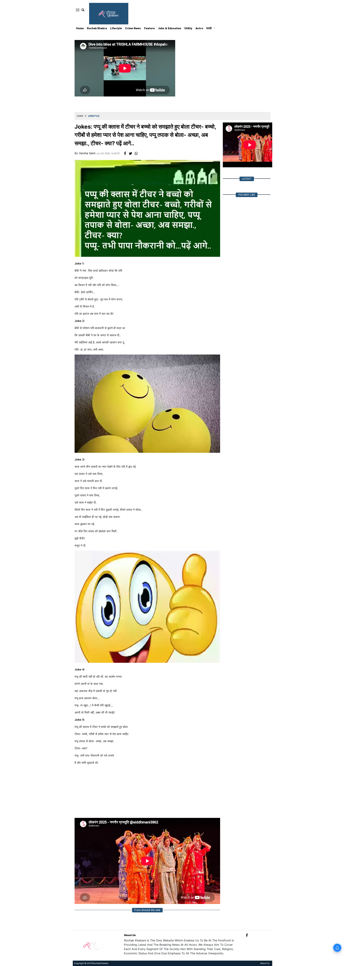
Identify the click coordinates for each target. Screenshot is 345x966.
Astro (199, 28)
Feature (149, 28)
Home (80, 28)
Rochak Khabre (97, 28)
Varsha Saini (87, 153)
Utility (188, 28)
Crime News (133, 28)
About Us (130, 935)
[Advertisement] (147, 793)
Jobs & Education (169, 28)
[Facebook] (247, 935)
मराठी (208, 28)
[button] (77, 9)
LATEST (247, 178)
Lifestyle (116, 28)
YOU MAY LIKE (246, 194)
